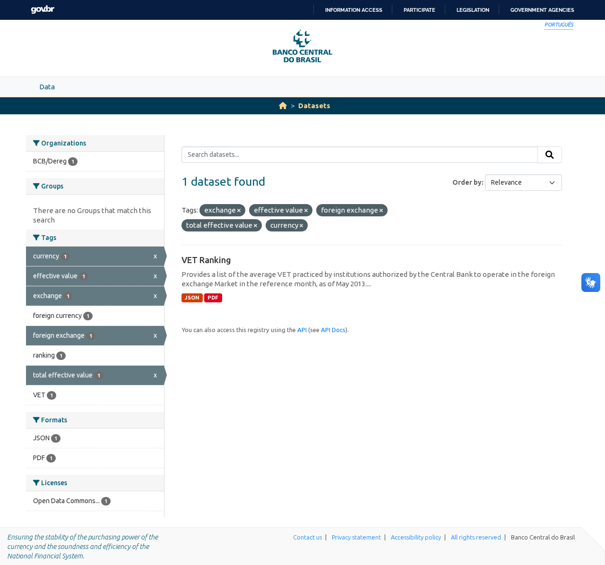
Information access (353, 10)
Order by (467, 182)
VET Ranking (206, 260)
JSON (192, 297)
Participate (419, 10)
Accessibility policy (416, 537)
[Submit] (549, 154)
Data (47, 87)
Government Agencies (542, 10)
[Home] (283, 106)
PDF (212, 297)
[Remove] (239, 211)
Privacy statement (356, 537)
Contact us (307, 537)
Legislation (473, 10)
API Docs (333, 329)
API (302, 329)
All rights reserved (476, 537)
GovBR (42, 9)
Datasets (314, 106)
